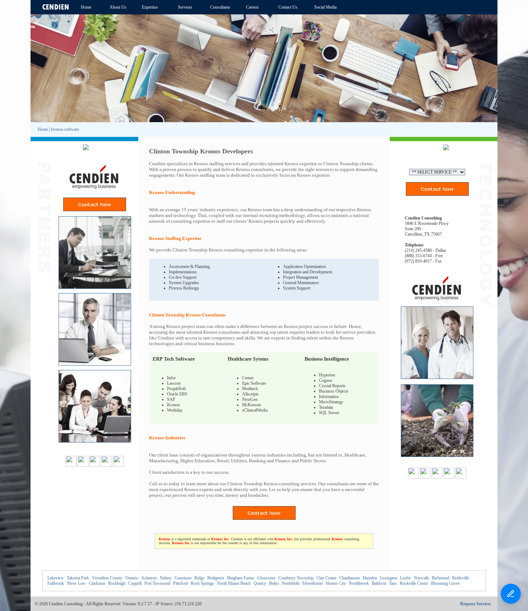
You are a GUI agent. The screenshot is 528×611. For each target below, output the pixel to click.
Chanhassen (349, 577)
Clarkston (97, 583)
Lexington (388, 577)
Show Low (76, 583)
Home (43, 129)
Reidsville (460, 577)
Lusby (405, 577)
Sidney (166, 577)
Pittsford (180, 583)
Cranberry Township (296, 577)
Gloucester (266, 577)
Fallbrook (55, 583)
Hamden (370, 577)
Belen (274, 583)
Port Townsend (157, 583)
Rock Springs (202, 583)
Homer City (336, 583)
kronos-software (65, 129)
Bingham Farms (240, 577)
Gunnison (183, 577)
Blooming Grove (445, 583)
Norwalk (421, 577)
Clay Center (326, 577)
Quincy (260, 583)
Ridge (199, 577)
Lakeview (55, 577)
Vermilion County (107, 577)
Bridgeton (215, 577)
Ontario (131, 577)
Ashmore (149, 577)
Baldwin (379, 583)
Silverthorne (312, 583)
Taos (393, 583)
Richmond (440, 577)
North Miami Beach (234, 583)
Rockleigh (116, 583)
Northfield (290, 583)
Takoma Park (78, 577)
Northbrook (359, 583)
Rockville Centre (414, 583)
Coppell (135, 583)
